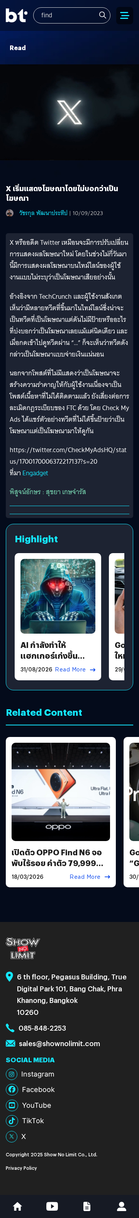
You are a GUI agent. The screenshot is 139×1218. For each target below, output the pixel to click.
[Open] (124, 15)
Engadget (35, 473)
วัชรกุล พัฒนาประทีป (43, 213)
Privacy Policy (21, 1167)
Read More (70, 669)
